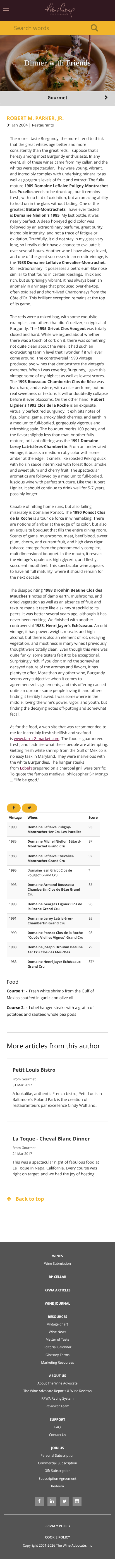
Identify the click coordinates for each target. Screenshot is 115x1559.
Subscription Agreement (57, 1478)
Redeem (57, 1486)
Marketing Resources (57, 1362)
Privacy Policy (57, 1526)
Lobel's (26, 768)
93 (90, 827)
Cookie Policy (57, 1537)
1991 (12, 918)
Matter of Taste (57, 1339)
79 (90, 947)
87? (91, 961)
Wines (57, 1255)
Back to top (29, 1199)
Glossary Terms (57, 1354)
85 (90, 884)
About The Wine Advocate (57, 1383)
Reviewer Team (57, 1406)
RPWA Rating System (57, 1398)
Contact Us (57, 1434)
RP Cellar (57, 1276)
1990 (12, 827)
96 (90, 904)
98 (90, 932)
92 (90, 856)
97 (90, 841)
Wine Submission (57, 1263)
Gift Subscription (57, 1470)
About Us (57, 1375)
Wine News (57, 1331)
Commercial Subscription (57, 1463)
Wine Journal (57, 1303)
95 (90, 918)
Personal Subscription (57, 1455)
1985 (12, 841)
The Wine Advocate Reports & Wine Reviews (57, 1390)
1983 (12, 856)
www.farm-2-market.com (36, 738)
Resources (57, 1316)
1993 (12, 884)
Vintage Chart (57, 1324)
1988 (12, 947)
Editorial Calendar (57, 1347)
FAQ (57, 1427)
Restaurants (43, 125)
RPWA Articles (57, 1290)
